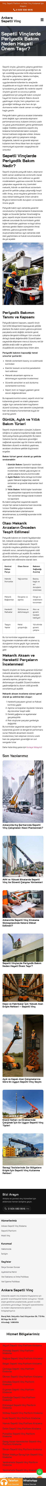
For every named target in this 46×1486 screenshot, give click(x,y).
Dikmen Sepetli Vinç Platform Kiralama (22, 1376)
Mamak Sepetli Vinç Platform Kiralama (22, 1423)
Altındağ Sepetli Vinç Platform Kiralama (18, 1352)
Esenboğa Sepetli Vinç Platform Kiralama (19, 1398)
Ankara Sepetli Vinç (11, 19)
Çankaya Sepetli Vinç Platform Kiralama (18, 1370)
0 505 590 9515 (24, 9)
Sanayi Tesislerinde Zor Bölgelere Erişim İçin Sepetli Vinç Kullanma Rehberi (22, 1170)
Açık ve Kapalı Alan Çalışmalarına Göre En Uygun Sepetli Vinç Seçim (22, 1080)
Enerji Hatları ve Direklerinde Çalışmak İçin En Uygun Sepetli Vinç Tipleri (23, 1122)
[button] (42, 20)
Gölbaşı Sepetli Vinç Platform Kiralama (23, 1413)
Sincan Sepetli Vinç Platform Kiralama (22, 1449)
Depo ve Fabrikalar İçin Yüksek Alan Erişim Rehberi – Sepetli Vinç (23, 1005)
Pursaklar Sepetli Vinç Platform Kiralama (19, 1435)
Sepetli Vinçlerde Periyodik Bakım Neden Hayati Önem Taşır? (22, 964)
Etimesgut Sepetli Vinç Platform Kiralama (19, 1406)
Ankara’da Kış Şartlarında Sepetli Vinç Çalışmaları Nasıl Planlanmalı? (23, 826)
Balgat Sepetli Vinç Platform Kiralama (22, 1363)
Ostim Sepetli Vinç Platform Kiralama (22, 1428)
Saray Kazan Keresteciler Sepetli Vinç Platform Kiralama (22, 1442)
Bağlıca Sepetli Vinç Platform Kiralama (22, 1358)
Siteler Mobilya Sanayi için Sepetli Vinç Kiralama (23, 1455)
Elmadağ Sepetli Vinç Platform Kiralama (18, 1383)
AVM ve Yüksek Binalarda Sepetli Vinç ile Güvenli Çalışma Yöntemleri (23, 881)
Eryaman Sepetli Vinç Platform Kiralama (18, 1390)
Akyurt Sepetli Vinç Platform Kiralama (22, 1345)
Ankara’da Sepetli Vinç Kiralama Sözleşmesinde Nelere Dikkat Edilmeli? (21, 923)
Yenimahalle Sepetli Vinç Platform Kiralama (20, 1463)
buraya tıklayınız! (34, 747)
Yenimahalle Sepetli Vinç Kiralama (20, 1470)
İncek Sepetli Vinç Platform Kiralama (21, 1418)
